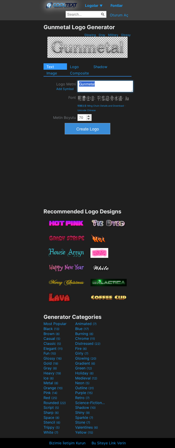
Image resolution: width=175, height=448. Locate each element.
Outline (84, 388)
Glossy (125, 35)
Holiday (84, 373)
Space (51, 417)
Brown (52, 333)
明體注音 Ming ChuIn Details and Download (100, 105)
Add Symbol (65, 89)
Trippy (52, 427)
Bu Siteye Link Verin (109, 443)
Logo (74, 66)
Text (50, 66)
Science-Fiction (90, 402)
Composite (79, 73)
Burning (84, 333)
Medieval (86, 378)
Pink (50, 392)
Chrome (85, 338)
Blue (82, 328)
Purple (84, 392)
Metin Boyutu (64, 117)
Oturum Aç (119, 15)
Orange (53, 388)
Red (50, 397)
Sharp (51, 412)
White (51, 432)
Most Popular (55, 323)
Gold (51, 363)
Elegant (53, 348)
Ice (49, 378)
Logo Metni (66, 86)
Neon (82, 383)
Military (113, 35)
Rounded (55, 402)
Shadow (100, 66)
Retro (82, 397)
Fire (81, 348)
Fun (50, 353)
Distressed (87, 343)
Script (51, 407)
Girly (81, 353)
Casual (52, 338)
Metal (51, 383)
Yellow (84, 432)
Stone (82, 422)
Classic (52, 343)
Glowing (90, 35)
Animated (86, 323)
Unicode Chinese (86, 110)
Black (51, 328)
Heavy (52, 373)
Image (51, 73)
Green (83, 368)
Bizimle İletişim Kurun (67, 443)
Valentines (86, 427)
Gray (102, 35)
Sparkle (84, 417)
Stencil (52, 422)
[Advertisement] (21, 92)
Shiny (82, 412)
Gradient (85, 363)
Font (72, 97)
